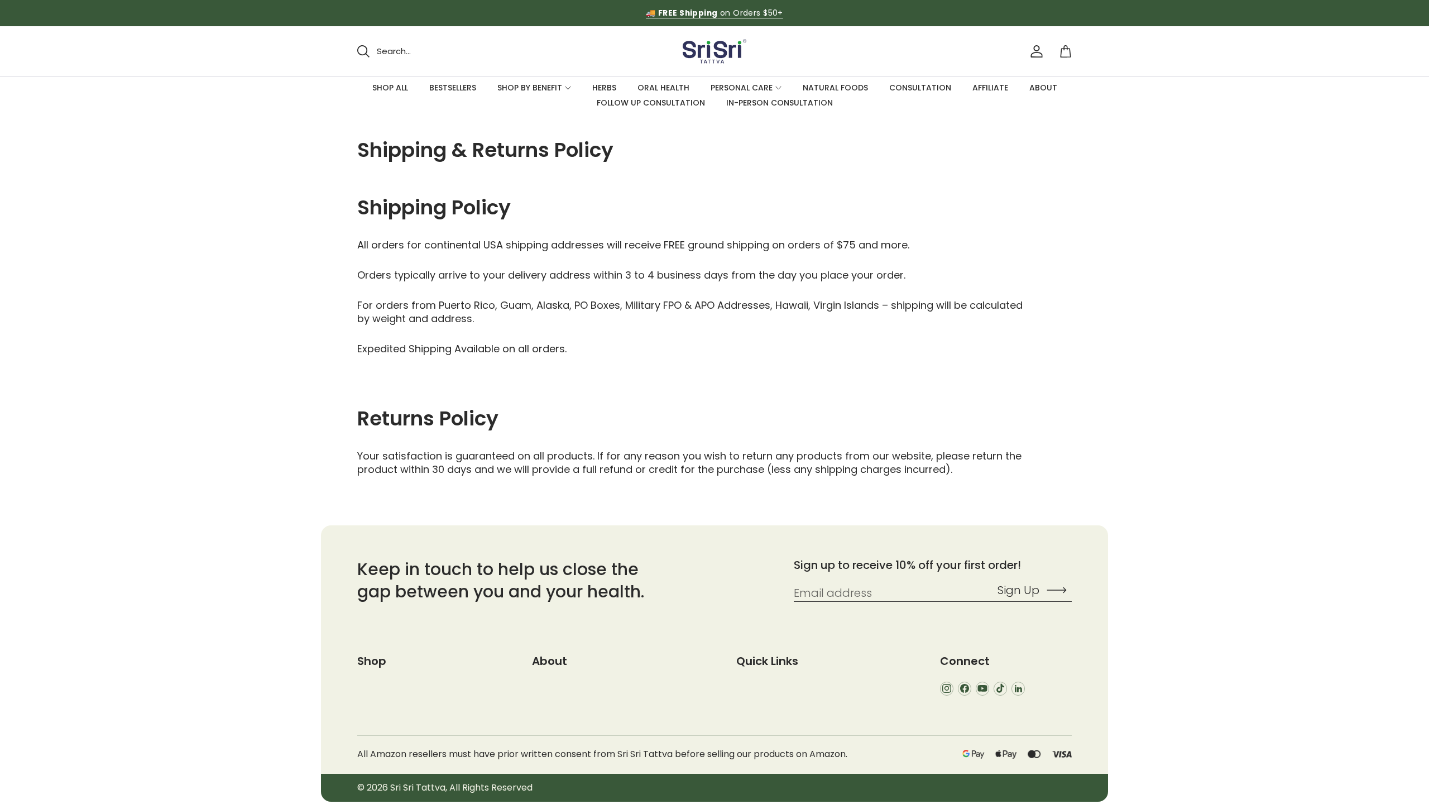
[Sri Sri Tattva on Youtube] (982, 689)
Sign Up (1018, 590)
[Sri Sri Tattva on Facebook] (964, 689)
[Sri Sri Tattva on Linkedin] (1018, 689)
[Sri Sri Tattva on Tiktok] (1000, 689)
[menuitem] (390, 87)
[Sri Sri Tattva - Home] (714, 51)
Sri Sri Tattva (417, 787)
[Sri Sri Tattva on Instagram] (946, 689)
